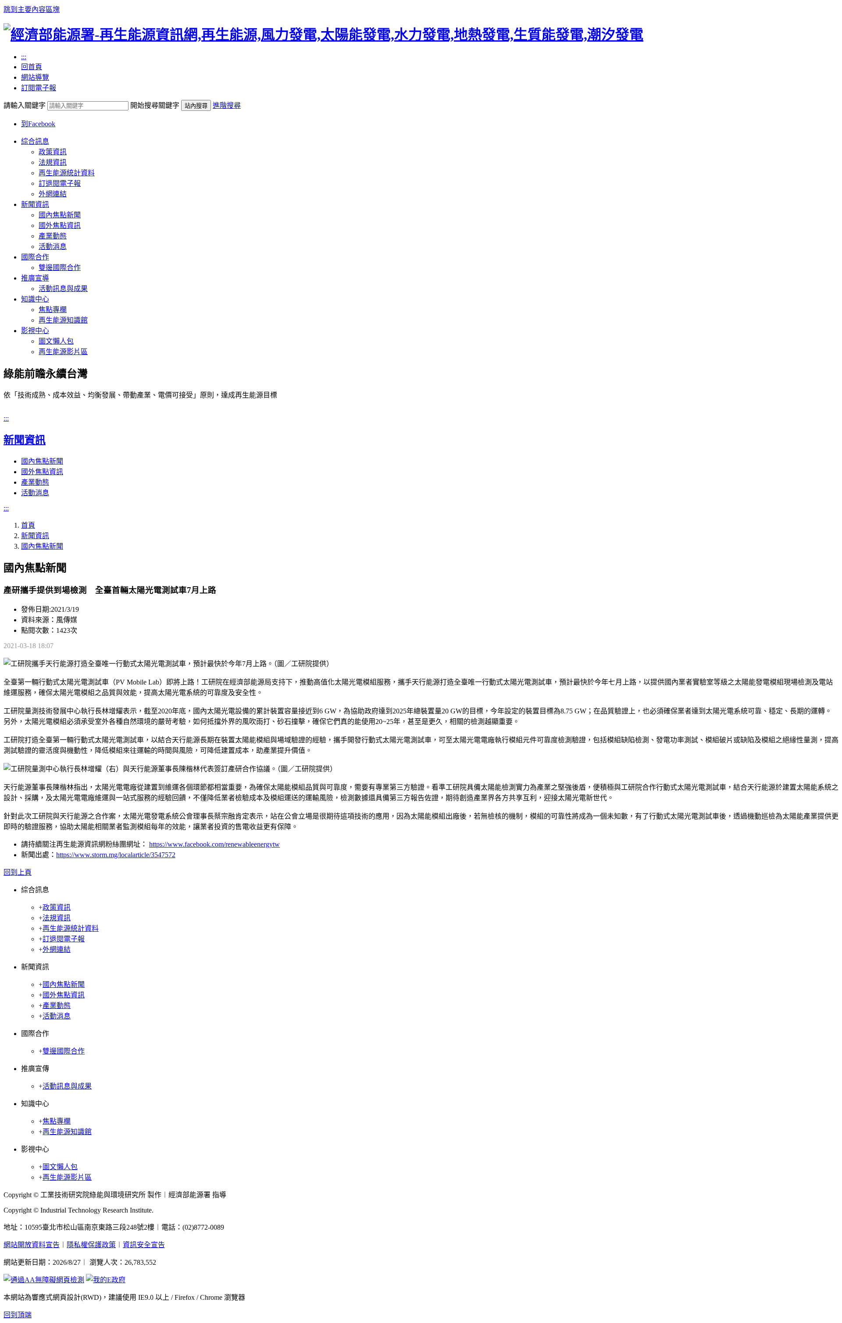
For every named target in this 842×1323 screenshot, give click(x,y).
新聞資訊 (35, 204)
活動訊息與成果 (63, 288)
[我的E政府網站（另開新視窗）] (105, 1280)
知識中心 (35, 299)
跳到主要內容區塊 (32, 9)
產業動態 (53, 236)
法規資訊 (53, 162)
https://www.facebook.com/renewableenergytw (214, 844)
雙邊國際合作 (60, 267)
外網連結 (53, 194)
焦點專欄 (53, 309)
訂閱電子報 (38, 88)
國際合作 (35, 257)
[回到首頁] (323, 35)
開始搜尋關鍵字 (154, 105)
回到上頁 (18, 872)
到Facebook (38, 124)
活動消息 (53, 246)
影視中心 (35, 330)
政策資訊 (53, 152)
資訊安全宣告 (144, 1245)
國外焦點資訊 (60, 225)
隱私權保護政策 (91, 1245)
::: (23, 56)
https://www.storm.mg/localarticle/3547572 (115, 854)
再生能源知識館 (63, 320)
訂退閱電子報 (60, 183)
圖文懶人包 (56, 341)
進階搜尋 (227, 105)
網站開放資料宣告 (32, 1245)
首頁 (28, 525)
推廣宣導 (35, 278)
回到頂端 (18, 1315)
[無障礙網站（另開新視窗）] (44, 1280)
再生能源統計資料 (67, 173)
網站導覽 (35, 77)
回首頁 (31, 67)
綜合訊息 (35, 141)
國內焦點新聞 (60, 215)
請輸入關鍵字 (25, 105)
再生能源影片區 (63, 351)
